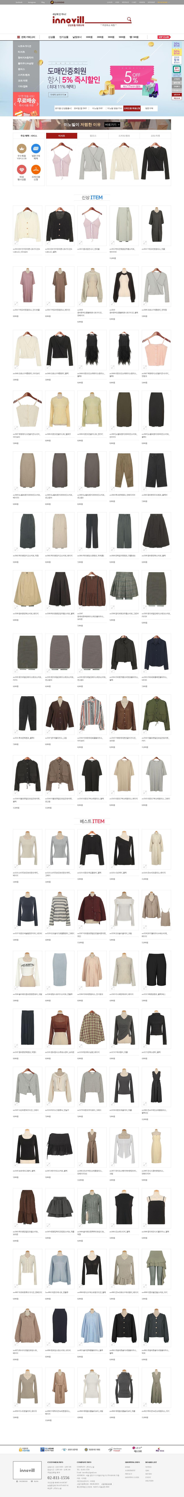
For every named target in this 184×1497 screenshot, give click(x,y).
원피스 (21, 69)
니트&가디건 (24, 46)
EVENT (148, 1477)
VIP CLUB (164, 37)
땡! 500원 (134, 37)
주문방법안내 (177, 90)
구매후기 (177, 86)
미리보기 (16, 242)
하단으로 (177, 98)
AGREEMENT (130, 1471)
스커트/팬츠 (24, 75)
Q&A (147, 1471)
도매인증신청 (36, 178)
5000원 (122, 37)
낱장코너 (77, 37)
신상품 (51, 37)
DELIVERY (149, 1481)
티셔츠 (21, 52)
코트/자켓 (23, 80)
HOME (127, 1467)
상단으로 (177, 94)
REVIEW (148, 1474)
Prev (15, 104)
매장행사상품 (22, 178)
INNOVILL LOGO (68, 19)
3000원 (111, 37)
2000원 (100, 37)
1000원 (89, 37)
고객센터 (177, 79)
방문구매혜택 (36, 157)
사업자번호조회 (106, 1484)
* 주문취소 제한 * (108, 25)
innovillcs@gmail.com (89, 1473)
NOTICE (148, 1467)
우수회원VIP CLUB (21, 157)
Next (38, 104)
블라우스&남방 (25, 63)
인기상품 (63, 37)
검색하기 (129, 19)
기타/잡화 (23, 86)
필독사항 (177, 83)
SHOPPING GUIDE (132, 1477)
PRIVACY (128, 1474)
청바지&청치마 (25, 57)
